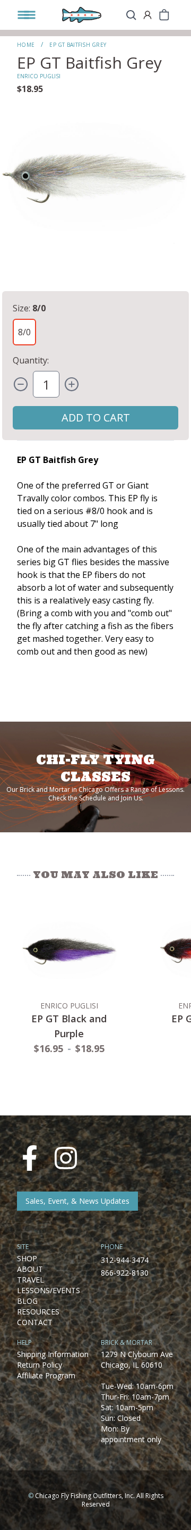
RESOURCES (38, 1311)
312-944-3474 (125, 1260)
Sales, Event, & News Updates (77, 1201)
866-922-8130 (125, 1273)
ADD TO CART (96, 417)
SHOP (27, 1258)
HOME (25, 44)
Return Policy (39, 1365)
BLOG (27, 1301)
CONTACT (35, 1322)
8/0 (24, 332)
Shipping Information (53, 1354)
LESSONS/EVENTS (48, 1290)
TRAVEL (30, 1280)
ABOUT (30, 1269)
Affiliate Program (46, 1375)
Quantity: (31, 360)
